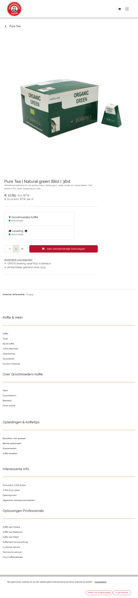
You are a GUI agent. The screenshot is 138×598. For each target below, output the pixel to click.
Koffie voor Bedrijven (12, 532)
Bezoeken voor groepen (14, 438)
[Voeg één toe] (23, 248)
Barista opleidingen (12, 443)
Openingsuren (10, 495)
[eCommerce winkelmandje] (119, 9)
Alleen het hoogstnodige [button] (99, 592)
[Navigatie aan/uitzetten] (127, 9)
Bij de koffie (8, 343)
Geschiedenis (9, 395)
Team (5, 390)
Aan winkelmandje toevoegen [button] (65, 248)
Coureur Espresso (11, 363)
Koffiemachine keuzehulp (15, 542)
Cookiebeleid (100, 582)
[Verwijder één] (8, 248)
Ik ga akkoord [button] (122, 592)
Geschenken (9, 353)
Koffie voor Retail (11, 537)
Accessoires (8, 358)
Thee (5, 338)
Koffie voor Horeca (11, 527)
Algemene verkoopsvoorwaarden (19, 500)
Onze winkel (9, 405)
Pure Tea (14, 26)
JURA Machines (10, 348)
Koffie (5, 333)
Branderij (7, 400)
